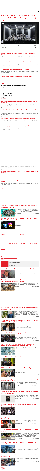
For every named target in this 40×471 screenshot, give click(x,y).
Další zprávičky (3, 188)
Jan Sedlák (17, 213)
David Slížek (17, 227)
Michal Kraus (17, 438)
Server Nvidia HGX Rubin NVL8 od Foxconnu (28, 243)
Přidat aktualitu (3, 469)
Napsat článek (3, 468)
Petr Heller (17, 286)
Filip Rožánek (17, 276)
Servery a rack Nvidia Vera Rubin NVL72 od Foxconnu (9, 258)
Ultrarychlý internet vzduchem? (14, 262)
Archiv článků (3, 467)
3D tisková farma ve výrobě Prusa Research (9, 243)
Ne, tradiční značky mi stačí (7, 93)
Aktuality (3, 51)
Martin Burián (17, 451)
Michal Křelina (3, 47)
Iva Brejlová (17, 329)
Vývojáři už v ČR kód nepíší (13, 263)
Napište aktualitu (36, 188)
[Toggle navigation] (39, 11)
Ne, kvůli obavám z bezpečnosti (8, 95)
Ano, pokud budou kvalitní (7, 88)
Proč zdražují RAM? (12, 265)
